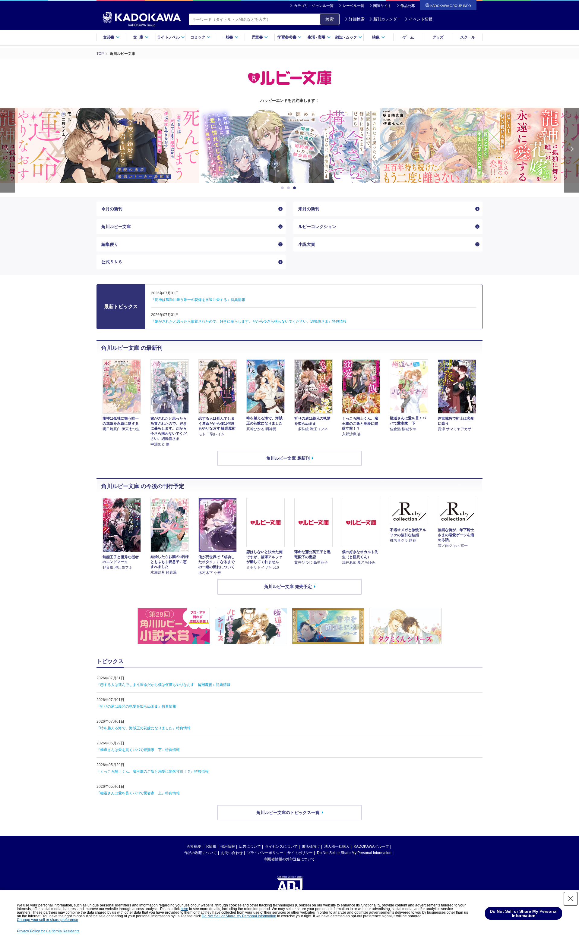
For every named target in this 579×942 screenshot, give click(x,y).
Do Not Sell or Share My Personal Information (354, 853)
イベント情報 (420, 19)
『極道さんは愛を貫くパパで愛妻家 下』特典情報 (138, 750)
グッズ (438, 37)
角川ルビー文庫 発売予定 (288, 586)
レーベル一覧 (353, 6)
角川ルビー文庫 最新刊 (288, 458)
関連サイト (382, 6)
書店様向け (311, 846)
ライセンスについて (281, 846)
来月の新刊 (308, 208)
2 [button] (289, 187)
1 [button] (283, 187)
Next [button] (571, 150)
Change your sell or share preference (47, 920)
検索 (329, 19)
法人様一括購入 (337, 846)
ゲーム (408, 37)
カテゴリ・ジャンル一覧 (314, 6)
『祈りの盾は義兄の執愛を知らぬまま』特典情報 (136, 706)
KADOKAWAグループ (371, 846)
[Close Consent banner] (570, 898)
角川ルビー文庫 (116, 226)
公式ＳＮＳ (111, 261)
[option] (108, 145)
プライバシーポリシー (265, 853)
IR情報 (210, 846)
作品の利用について (200, 853)
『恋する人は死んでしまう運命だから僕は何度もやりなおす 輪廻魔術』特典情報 (163, 685)
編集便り (109, 244)
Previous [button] (7, 150)
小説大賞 (306, 244)
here (184, 909)
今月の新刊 (111, 208)
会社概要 (194, 846)
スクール (467, 37)
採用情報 (227, 846)
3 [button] (295, 187)
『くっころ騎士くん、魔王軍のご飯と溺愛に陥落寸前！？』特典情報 (152, 771)
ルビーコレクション (317, 226)
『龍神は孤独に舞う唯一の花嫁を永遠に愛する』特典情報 (198, 300)
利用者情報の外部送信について (289, 859)
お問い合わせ (232, 853)
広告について (250, 846)
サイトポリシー (300, 853)
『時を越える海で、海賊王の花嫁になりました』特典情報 (143, 728)
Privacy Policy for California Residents (48, 931)
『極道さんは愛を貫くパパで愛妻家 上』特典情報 (138, 793)
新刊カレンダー (387, 19)
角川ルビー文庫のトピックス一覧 (288, 812)
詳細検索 (357, 19)
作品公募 (407, 6)
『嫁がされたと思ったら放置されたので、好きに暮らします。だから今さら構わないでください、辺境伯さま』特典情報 (248, 321)
